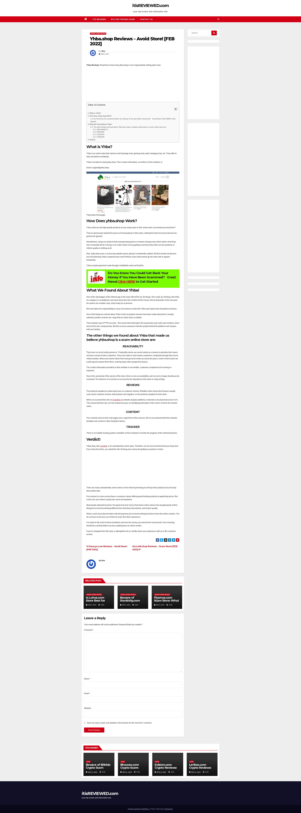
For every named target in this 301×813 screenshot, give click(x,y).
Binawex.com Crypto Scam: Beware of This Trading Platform (132, 769)
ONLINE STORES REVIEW (98, 33)
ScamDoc (117, 400)
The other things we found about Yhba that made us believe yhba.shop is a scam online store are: (130, 127)
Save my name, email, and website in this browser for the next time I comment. (119, 723)
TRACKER (100, 137)
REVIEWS (100, 132)
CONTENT (100, 134)
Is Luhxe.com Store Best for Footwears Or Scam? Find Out (96, 602)
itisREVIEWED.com (150, 5)
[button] (218, 19)
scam (88, 761)
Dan (102, 605)
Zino (103, 51)
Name (87, 679)
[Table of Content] (175, 109)
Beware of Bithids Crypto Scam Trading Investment (98, 769)
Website (87, 708)
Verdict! (92, 140)
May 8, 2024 (196, 772)
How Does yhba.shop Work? (100, 116)
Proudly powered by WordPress (139, 809)
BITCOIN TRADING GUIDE (123, 19)
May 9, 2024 (92, 772)
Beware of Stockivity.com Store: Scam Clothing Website (132, 602)
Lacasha (103, 446)
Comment (88, 630)
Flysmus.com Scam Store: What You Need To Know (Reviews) (166, 602)
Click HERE (126, 282)
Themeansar (168, 809)
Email (87, 693)
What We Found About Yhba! (100, 124)
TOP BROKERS (99, 19)
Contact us (146, 19)
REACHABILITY (102, 129)
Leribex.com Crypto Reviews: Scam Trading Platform (200, 769)
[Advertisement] (132, 85)
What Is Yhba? (95, 113)
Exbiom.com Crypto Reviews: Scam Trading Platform (166, 769)
